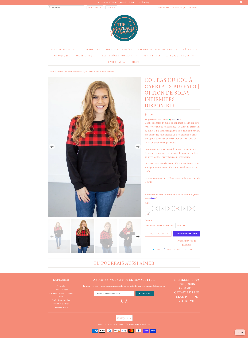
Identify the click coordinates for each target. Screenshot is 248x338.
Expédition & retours (61, 304)
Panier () (179, 7)
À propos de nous (178, 55)
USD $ (110, 7)
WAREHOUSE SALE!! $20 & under (157, 49)
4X (148, 214)
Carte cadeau (117, 62)
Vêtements (190, 49)
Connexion (163, 7)
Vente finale (152, 55)
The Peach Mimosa (110, 324)
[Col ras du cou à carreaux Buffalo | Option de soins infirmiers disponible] (94, 147)
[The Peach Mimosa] (124, 28)
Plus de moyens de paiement (186, 242)
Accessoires (85, 55)
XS (148, 208)
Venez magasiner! (61, 307)
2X (185, 208)
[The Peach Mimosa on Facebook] (121, 301)
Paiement (193, 7)
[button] (172, 119)
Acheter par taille (64, 49)
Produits (60, 72)
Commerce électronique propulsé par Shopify (134, 324)
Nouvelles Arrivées (119, 49)
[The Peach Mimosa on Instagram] (126, 301)
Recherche (61, 286)
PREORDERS (93, 49)
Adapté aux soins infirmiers (159, 225)
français (93, 7)
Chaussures (62, 55)
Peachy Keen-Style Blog (61, 300)
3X (192, 208)
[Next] (138, 146)
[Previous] (52, 146)
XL (177, 208)
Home (136, 62)
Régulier (181, 225)
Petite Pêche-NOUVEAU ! (118, 55)
